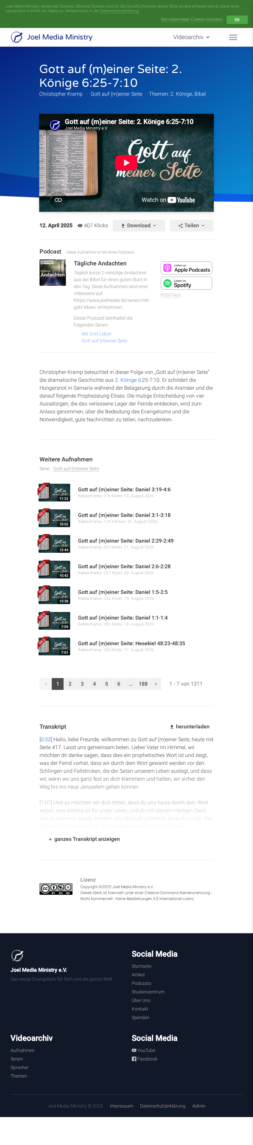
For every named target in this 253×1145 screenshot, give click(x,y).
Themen (19, 1076)
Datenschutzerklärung (119, 11)
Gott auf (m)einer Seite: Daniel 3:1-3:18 (124, 515)
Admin (199, 1105)
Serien (17, 1058)
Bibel (200, 94)
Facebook (146, 1058)
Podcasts (141, 983)
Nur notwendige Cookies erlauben (192, 19)
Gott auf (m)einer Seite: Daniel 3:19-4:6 (124, 489)
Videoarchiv (189, 37)
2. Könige (181, 94)
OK (237, 19)
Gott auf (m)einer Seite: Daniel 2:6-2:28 (124, 566)
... (131, 684)
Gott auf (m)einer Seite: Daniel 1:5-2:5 (123, 592)
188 (143, 684)
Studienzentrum (148, 991)
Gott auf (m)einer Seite (117, 94)
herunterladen (192, 726)
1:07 (46, 802)
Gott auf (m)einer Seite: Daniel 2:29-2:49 (126, 541)
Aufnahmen (23, 1050)
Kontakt (140, 1008)
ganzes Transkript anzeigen (86, 839)
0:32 (46, 739)
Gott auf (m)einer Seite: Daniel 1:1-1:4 (123, 618)
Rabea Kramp (90, 496)
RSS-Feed (170, 295)
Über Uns (141, 1000)
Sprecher (20, 1067)
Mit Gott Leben (97, 333)
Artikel (138, 974)
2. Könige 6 (128, 380)
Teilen (191, 225)
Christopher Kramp (61, 94)
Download (139, 225)
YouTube (145, 1050)
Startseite (142, 966)
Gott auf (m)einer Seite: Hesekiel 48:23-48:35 (131, 643)
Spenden (141, 1017)
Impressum (121, 1105)
